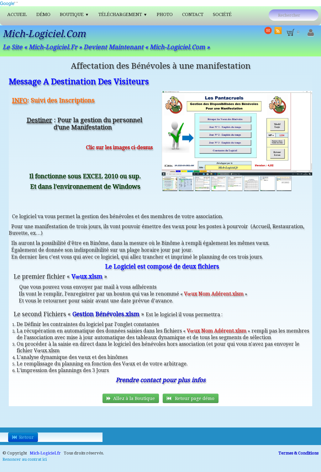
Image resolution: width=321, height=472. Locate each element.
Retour (26, 437)
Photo (165, 14)
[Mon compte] (310, 32)
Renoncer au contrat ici (25, 459)
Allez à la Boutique (134, 398)
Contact (192, 14)
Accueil (17, 14)
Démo (43, 14)
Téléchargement (122, 14)
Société (222, 14)
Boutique (74, 14)
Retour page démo (194, 398)
